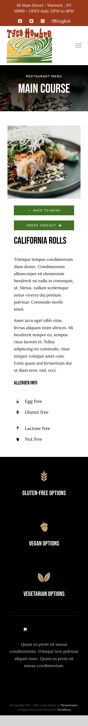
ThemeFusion (68, 705)
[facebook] (20, 681)
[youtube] (56, 681)
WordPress (64, 709)
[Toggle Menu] (78, 45)
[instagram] (44, 681)
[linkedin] (67, 681)
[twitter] (32, 681)
